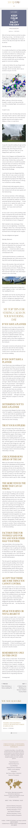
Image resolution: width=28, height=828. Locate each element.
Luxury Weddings (14, 765)
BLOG (21, 800)
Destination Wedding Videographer (14, 815)
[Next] (24, 718)
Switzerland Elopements (14, 764)
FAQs (10, 800)
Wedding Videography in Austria (14, 813)
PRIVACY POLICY (14, 823)
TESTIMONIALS (16, 800)
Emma (11, 31)
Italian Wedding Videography (14, 811)
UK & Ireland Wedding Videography (14, 807)
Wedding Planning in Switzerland (14, 767)
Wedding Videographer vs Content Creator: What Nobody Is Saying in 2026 (13, 724)
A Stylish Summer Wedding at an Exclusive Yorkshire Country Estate (21, 688)
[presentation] (14, 712)
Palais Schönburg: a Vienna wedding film (7, 686)
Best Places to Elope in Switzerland (13, 773)
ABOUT (6, 800)
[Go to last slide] (4, 718)
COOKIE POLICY (5, 823)
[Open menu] (14, 6)
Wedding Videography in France (14, 809)
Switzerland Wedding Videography (14, 806)
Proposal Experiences (13, 762)
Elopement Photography (13, 775)
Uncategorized (14, 28)
